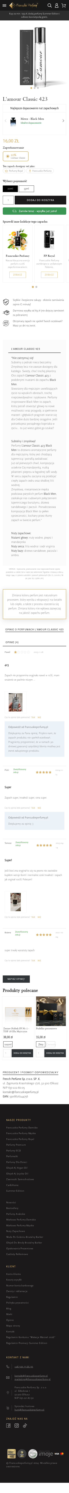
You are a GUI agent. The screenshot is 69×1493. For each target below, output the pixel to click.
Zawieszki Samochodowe (20, 1179)
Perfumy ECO (13, 1150)
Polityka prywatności (17, 1302)
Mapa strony (13, 1325)
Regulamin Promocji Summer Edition (26, 1343)
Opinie (10, 1320)
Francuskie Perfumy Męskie (21, 1133)
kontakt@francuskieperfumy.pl (21, 1092)
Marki (9, 1314)
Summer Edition (15, 1190)
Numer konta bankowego (20, 1285)
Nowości (11, 1202)
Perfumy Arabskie (15, 1214)
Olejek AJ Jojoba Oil (17, 1173)
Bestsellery (12, 1208)
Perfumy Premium (16, 1144)
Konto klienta (13, 1274)
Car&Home (12, 1185)
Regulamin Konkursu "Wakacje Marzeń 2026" (30, 1337)
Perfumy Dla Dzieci (16, 1162)
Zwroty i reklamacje (17, 1291)
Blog (8, 1308)
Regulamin (12, 1297)
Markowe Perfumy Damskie (21, 1219)
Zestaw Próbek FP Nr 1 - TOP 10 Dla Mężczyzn (16, 1030)
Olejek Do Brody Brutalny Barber (24, 1242)
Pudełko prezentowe (46, 1028)
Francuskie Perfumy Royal (20, 1139)
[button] (31, 88)
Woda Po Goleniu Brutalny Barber (24, 1237)
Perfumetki (12, 1156)
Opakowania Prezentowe (19, 1248)
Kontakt (10, 1331)
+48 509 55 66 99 (24, 1366)
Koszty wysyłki (14, 1279)
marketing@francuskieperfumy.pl (33, 1379)
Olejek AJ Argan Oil (17, 1167)
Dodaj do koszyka (40, 200)
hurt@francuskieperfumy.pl (30, 1409)
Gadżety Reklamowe (17, 1254)
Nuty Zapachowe (15, 1231)
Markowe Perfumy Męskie (20, 1225)
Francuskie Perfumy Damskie (22, 1127)
